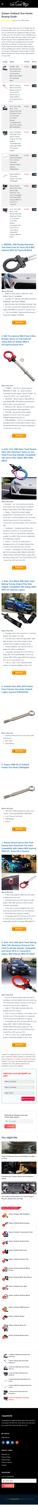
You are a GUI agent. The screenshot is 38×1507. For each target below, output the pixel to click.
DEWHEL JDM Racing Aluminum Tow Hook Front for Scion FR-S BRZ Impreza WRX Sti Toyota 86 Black (18, 247)
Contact (4, 1465)
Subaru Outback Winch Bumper (19, 1223)
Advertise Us (6, 1454)
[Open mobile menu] (2, 4)
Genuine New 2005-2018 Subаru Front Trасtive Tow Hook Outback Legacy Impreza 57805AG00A (17, 689)
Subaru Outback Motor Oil (17, 1325)
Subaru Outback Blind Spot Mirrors (20, 1277)
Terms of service (7, 1462)
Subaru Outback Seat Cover (18, 1250)
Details (26, 67)
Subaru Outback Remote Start (18, 1335)
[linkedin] (12, 1442)
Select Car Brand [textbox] (10, 1081)
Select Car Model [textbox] (10, 1087)
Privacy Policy (6, 1457)
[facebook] (3, 1442)
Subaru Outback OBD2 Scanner (19, 1307)
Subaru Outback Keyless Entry (19, 1241)
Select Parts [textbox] (9, 1093)
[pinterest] (17, 1442)
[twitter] (8, 1442)
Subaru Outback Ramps (16, 1316)
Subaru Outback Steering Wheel (19, 1295)
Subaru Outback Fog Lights (18, 1286)
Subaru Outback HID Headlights (19, 1214)
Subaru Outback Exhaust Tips (19, 1259)
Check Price (19, 322)
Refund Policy (6, 1460)
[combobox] (19, 1081)
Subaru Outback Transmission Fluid (20, 1232)
